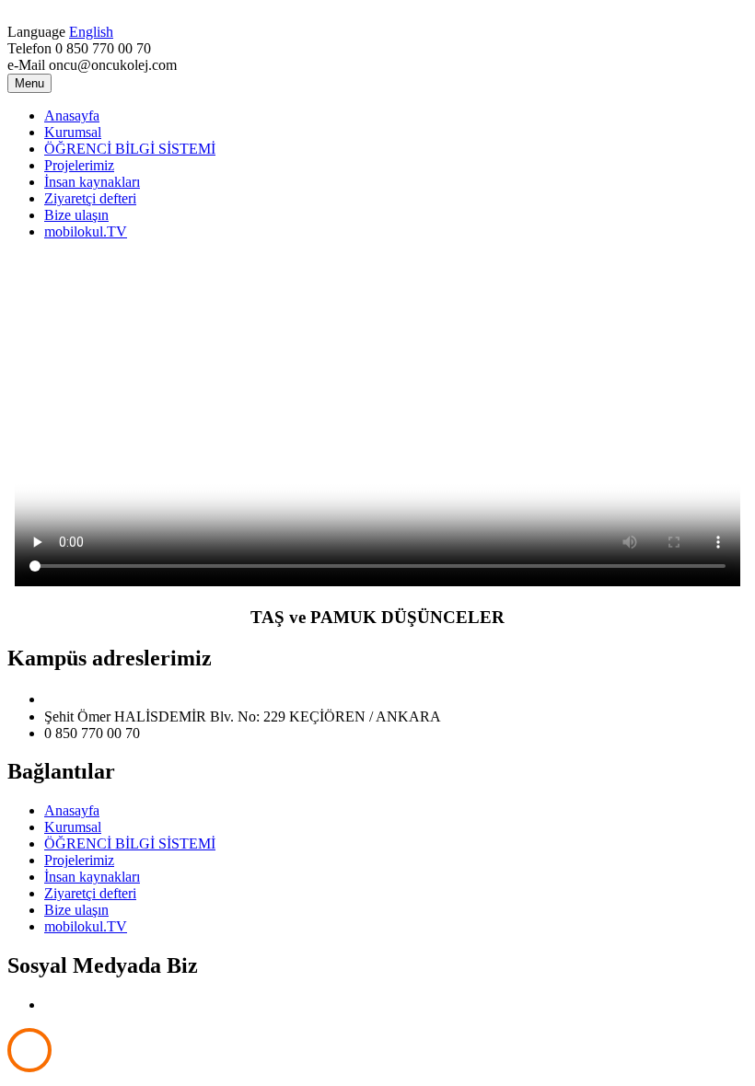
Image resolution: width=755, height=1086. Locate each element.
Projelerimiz (79, 165)
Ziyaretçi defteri (90, 198)
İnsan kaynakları (92, 182)
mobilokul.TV (85, 231)
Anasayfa (71, 115)
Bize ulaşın (76, 215)
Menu (29, 83)
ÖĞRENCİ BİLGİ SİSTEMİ (129, 148)
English (91, 32)
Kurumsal (72, 132)
